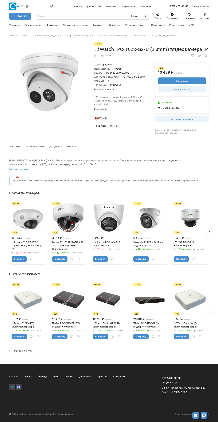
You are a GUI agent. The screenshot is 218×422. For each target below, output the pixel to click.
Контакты (119, 376)
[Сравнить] (199, 55)
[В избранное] (193, 55)
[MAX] (19, 387)
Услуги (28, 376)
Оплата (69, 376)
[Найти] (146, 16)
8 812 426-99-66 (179, 6)
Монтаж (72, 146)
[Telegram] (12, 387)
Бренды (42, 376)
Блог (56, 376)
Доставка (85, 376)
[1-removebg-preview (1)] (48, 81)
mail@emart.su (170, 382)
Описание (14, 146)
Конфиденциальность (185, 414)
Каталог (14, 376)
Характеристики (35, 146)
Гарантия (102, 376)
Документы (56, 146)
